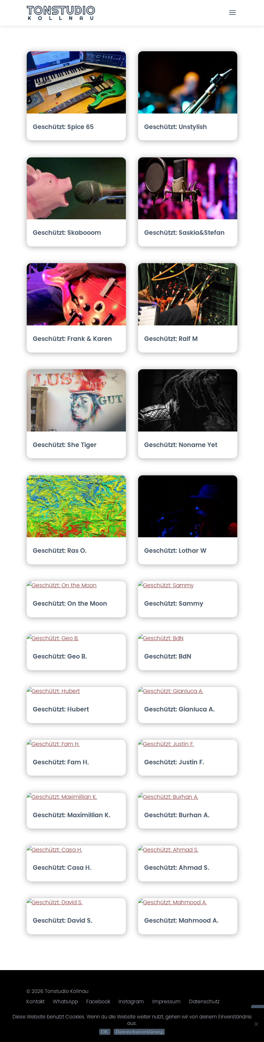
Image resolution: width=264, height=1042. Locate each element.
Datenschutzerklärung (139, 1031)
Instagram (131, 1001)
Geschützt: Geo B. (60, 656)
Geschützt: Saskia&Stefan (184, 232)
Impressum (166, 1001)
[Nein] (256, 1024)
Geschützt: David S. (62, 920)
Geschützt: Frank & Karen (72, 338)
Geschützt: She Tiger (65, 445)
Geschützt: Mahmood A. (181, 920)
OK (104, 1031)
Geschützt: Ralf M (171, 338)
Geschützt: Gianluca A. (179, 709)
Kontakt (35, 1001)
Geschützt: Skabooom (67, 232)
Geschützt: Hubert (61, 709)
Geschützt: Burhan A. (177, 815)
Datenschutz (204, 1001)
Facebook (98, 1001)
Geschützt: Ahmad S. (176, 867)
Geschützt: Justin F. (174, 762)
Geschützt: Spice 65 (63, 127)
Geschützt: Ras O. (60, 550)
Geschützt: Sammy (173, 603)
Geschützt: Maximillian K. (71, 815)
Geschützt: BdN (167, 656)
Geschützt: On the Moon (70, 603)
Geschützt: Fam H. (61, 762)
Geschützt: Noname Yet (180, 445)
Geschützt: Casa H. (62, 867)
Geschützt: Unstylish (175, 127)
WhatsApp (65, 1001)
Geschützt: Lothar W (175, 550)
